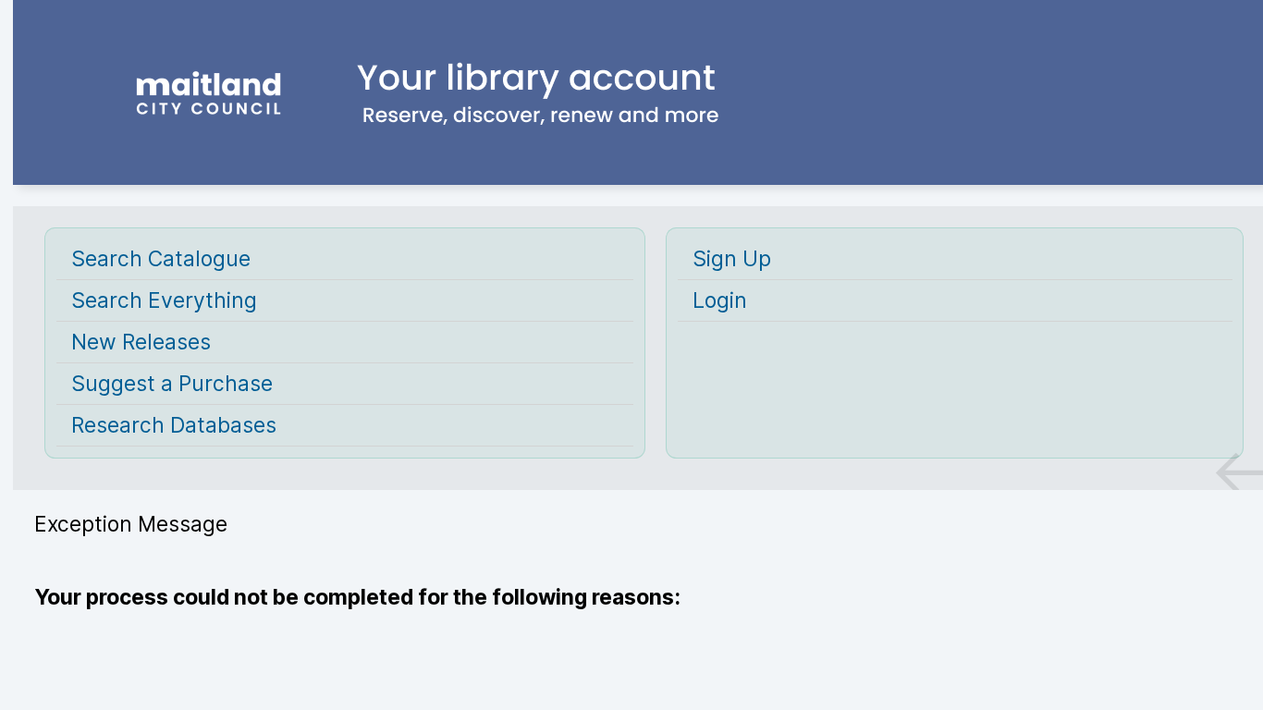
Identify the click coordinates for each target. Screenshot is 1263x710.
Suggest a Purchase (172, 384)
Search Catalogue (161, 259)
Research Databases (173, 425)
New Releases (141, 342)
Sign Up (732, 259)
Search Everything (164, 300)
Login (720, 300)
